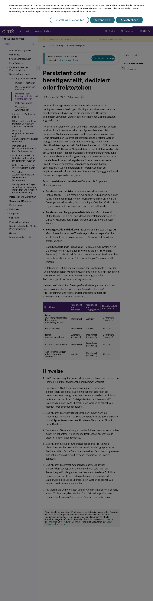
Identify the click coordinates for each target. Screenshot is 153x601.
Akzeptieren (102, 20)
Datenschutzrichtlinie (94, 5)
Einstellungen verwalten (69, 20)
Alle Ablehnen (129, 20)
